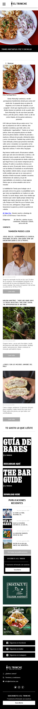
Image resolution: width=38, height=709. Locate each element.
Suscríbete (19, 703)
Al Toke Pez (7, 213)
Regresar (10, 63)
